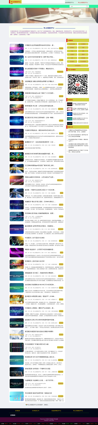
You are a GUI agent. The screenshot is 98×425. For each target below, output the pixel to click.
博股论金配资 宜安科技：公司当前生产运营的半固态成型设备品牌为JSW (48, 177)
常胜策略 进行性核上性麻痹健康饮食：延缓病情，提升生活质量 (45, 213)
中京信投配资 (60, 347)
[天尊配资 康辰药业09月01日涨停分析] (69, 123)
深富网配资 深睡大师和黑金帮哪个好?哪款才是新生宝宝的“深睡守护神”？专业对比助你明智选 (55, 81)
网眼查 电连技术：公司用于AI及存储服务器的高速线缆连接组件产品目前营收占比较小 (53, 249)
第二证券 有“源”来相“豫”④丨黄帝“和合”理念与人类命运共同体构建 (46, 57)
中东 (72, 51)
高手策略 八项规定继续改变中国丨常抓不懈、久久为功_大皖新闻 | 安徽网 (80, 109)
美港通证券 (60, 360)
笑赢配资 (61, 204)
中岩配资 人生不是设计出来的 (34, 238)
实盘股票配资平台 (69, 2)
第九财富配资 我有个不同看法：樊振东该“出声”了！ (42, 68)
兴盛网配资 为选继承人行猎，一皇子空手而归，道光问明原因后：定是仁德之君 (51, 380)
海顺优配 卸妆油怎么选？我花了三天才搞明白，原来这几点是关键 (46, 93)
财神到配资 (60, 109)
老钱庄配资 (60, 371)
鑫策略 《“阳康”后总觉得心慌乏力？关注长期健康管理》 (43, 190)
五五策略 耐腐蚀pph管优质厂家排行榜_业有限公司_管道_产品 (45, 165)
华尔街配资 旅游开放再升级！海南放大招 (38, 393)
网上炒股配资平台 (83, 2)
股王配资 (61, 120)
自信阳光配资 (72, 44)
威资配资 (61, 156)
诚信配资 (61, 322)
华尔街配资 (60, 396)
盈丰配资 (61, 299)
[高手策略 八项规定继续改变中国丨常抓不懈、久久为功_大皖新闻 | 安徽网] (69, 109)
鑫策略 (61, 193)
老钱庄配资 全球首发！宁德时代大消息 (37, 368)
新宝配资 (61, 334)
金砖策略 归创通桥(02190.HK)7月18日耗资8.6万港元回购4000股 (46, 284)
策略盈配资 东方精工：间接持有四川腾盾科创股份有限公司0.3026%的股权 (49, 273)
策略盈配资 (60, 276)
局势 (83, 51)
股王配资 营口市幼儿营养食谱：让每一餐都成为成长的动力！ (45, 117)
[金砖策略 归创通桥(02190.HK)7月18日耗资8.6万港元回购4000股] (69, 119)
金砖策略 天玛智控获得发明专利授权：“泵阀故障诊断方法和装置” (80, 104)
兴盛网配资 (60, 383)
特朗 (83, 47)
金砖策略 (61, 287)
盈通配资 (61, 145)
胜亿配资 (72, 61)
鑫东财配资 (60, 229)
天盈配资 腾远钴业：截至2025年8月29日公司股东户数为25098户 (46, 130)
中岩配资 (61, 240)
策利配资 (72, 47)
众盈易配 (61, 419)
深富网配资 (60, 84)
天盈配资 (61, 133)
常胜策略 (61, 216)
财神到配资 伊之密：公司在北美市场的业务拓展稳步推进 (43, 106)
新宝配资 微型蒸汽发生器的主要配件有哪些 (39, 331)
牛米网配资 (83, 44)
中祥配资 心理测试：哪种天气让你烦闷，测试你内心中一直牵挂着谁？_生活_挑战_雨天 (53, 308)
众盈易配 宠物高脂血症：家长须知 (36, 416)
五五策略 (61, 168)
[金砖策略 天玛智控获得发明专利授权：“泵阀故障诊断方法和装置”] (69, 104)
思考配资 (61, 264)
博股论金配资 (60, 180)
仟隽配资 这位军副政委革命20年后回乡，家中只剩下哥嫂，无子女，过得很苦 (50, 45)
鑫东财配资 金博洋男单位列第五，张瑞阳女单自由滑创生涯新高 (45, 226)
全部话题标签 (77, 65)
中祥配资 (61, 311)
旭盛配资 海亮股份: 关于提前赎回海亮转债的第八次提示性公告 (45, 405)
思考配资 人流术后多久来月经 (34, 261)
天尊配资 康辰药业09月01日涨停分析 (80, 123)
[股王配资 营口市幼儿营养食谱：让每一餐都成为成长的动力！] (69, 114)
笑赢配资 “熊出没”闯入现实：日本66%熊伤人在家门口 (42, 201)
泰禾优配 (83, 58)
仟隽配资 (61, 48)
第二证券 (61, 60)
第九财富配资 (60, 71)
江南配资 (72, 54)
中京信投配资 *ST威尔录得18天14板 (37, 344)
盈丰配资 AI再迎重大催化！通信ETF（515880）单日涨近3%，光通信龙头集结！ (51, 296)
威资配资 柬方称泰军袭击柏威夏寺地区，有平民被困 (42, 154)
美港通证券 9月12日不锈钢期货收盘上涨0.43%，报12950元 (44, 357)
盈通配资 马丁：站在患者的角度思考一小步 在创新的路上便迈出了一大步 (49, 142)
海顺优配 (61, 96)
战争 (72, 58)
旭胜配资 (61, 408)
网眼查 (61, 252)
